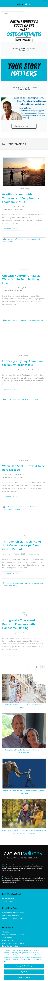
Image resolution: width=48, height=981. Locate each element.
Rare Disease (19, 209)
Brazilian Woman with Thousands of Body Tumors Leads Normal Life (20, 198)
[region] (24, 964)
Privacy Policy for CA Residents (13, 943)
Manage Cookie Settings (24, 966)
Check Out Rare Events (10, 915)
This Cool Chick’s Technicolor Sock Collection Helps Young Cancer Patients (21, 545)
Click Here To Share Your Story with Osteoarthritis (24, 49)
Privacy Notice (7, 940)
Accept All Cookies (24, 977)
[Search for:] (12, 14)
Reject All (24, 972)
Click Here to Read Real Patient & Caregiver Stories (24, 88)
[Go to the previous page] (24, 667)
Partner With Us (8, 898)
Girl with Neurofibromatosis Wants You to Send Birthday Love (21, 279)
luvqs (24, 613)
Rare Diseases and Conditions (13, 935)
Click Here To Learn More (24, 126)
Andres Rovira (7, 207)
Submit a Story (7, 901)
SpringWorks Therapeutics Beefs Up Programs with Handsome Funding (20, 624)
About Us (5, 932)
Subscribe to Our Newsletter (13, 913)
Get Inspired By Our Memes (12, 918)
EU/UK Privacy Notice (10, 946)
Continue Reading (11, 229)
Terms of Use (7, 938)
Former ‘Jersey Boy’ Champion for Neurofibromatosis (22, 363)
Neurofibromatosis (9, 209)
